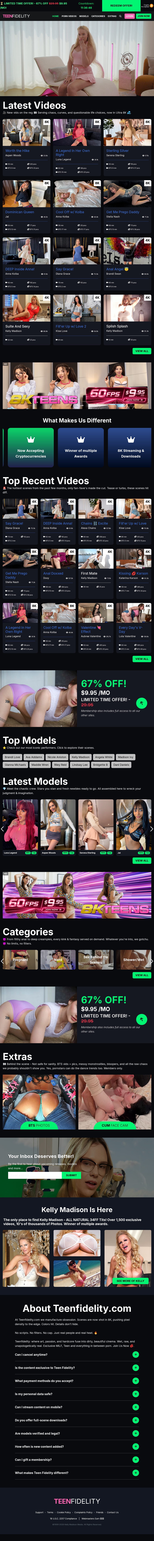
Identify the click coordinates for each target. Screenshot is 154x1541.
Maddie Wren (40, 764)
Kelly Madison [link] (13, 330)
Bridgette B (100, 764)
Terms (50, 1512)
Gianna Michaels (15, 764)
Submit (71, 1175)
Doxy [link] (46, 578)
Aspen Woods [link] (13, 155)
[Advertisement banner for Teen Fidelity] (77, 385)
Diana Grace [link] (63, 273)
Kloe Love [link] (61, 330)
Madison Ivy (125, 757)
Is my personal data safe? (33, 1394)
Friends (99, 1512)
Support (39, 1512)
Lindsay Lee (80, 764)
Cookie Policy (64, 1512)
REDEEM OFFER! (121, 5)
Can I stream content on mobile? (38, 1407)
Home (55, 16)
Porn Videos (69, 16)
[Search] (120, 16)
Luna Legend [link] (63, 159)
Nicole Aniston (57, 757)
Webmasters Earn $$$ (93, 1518)
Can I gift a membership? (33, 1459)
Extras (112, 16)
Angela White (103, 757)
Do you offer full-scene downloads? (41, 1420)
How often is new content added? (39, 1446)
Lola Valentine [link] (127, 636)
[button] (151, 829)
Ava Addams (34, 757)
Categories (98, 16)
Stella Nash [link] (113, 216)
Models (84, 16)
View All (141, 351)
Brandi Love (12, 757)
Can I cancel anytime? (31, 1354)
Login (129, 16)
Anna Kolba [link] (62, 216)
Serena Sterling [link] (115, 155)
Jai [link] (7, 216)
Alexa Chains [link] (88, 528)
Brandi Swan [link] (113, 273)
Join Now (144, 16)
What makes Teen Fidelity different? (41, 1473)
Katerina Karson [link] (128, 578)
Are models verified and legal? (37, 1433)
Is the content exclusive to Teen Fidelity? (45, 1368)
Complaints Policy (83, 1512)
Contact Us (113, 1512)
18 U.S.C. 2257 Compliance (63, 1518)
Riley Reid (60, 764)
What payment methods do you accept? (44, 1381)
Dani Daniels (121, 764)
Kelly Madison (81, 757)
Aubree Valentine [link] (91, 636)
